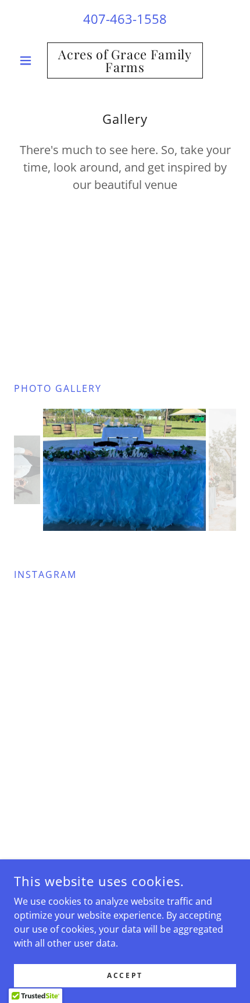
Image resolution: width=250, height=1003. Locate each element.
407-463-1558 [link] (125, 18)
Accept (124, 975)
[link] (124, 60)
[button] (30, 60)
